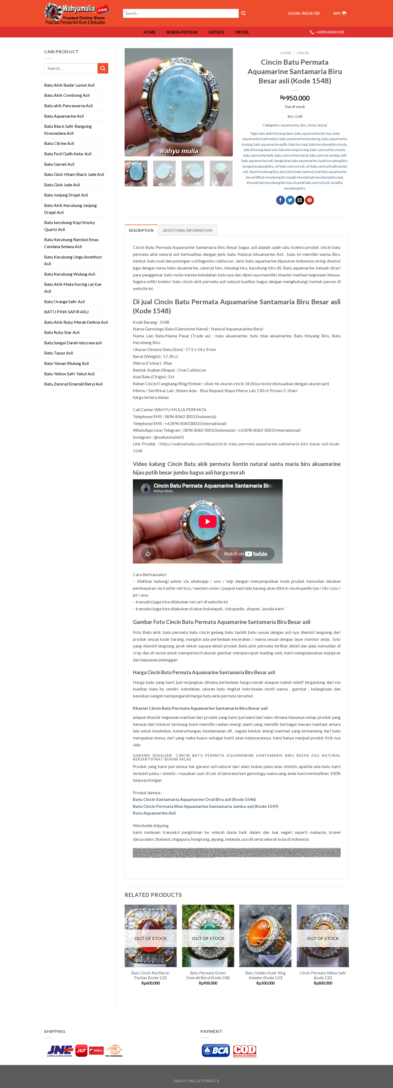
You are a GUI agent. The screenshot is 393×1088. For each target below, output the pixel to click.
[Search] (243, 13)
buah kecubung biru (333, 161)
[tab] (141, 230)
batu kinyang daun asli (260, 150)
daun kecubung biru (264, 171)
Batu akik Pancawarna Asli (68, 105)
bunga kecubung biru (257, 166)
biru (303, 125)
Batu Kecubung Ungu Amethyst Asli (73, 260)
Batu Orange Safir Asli (64, 301)
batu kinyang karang (293, 150)
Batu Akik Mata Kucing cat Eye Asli (72, 287)
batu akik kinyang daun (276, 133)
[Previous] (133, 102)
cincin (302, 53)
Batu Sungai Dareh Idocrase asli (73, 342)
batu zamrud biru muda (327, 150)
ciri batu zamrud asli (290, 166)
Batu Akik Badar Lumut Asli (69, 84)
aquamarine (289, 125)
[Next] (224, 102)
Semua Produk (182, 32)
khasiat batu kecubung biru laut (320, 177)
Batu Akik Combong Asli (67, 95)
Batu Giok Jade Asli (62, 184)
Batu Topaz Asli (58, 352)
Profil (242, 32)
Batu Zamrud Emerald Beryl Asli (73, 383)
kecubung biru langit (281, 177)
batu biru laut (298, 144)
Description (141, 230)
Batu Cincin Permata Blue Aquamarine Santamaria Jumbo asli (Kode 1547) (205, 806)
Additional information (188, 230)
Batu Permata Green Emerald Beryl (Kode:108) (208, 975)
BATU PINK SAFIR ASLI (67, 311)
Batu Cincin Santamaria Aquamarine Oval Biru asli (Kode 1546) (194, 799)
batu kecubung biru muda (328, 144)
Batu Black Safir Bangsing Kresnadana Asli (68, 130)
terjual (322, 125)
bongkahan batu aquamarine (295, 161)
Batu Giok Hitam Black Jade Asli (74, 174)
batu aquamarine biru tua (313, 133)
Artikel (217, 32)
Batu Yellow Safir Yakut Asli (69, 373)
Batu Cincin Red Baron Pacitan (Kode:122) (150, 975)
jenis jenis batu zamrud (297, 171)
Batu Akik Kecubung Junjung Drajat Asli (70, 209)
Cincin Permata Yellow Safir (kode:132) (323, 975)
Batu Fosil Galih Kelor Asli (67, 153)
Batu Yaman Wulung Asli (66, 363)
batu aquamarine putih (270, 144)
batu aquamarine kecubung (299, 139)
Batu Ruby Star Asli (61, 332)
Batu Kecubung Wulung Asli (69, 273)
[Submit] (103, 68)
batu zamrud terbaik (258, 155)
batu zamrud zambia (324, 155)
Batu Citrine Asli (59, 143)
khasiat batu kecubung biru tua (269, 182)
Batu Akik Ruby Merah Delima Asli (76, 322)
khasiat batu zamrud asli (311, 182)
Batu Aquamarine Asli (64, 115)
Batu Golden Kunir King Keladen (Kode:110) (265, 975)
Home (150, 32)
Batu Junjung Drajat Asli (66, 194)
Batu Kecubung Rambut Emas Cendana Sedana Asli (71, 243)
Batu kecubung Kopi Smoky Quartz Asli (69, 226)
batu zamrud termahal (291, 155)
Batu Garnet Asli (59, 164)
